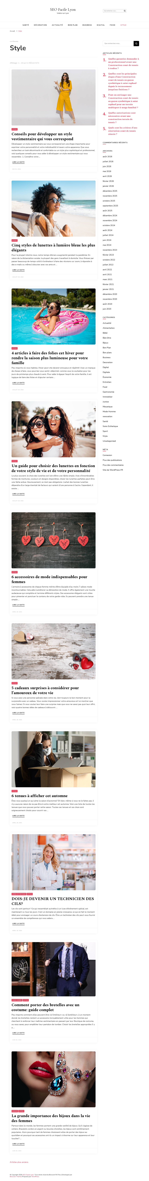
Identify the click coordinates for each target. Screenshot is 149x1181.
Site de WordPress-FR (113, 470)
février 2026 (108, 181)
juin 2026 (107, 166)
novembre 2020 (110, 299)
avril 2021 (107, 274)
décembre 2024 (110, 215)
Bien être (107, 338)
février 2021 (108, 284)
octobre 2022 (109, 259)
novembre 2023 (110, 250)
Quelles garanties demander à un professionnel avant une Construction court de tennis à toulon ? (123, 63)
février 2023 (108, 255)
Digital (101, 25)
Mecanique (107, 406)
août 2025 (107, 210)
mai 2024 (107, 245)
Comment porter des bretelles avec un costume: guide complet (45, 1007)
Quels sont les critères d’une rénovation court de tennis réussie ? (122, 131)
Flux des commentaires (113, 465)
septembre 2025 (110, 205)
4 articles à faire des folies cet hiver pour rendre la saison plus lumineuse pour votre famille (50, 358)
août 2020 (107, 304)
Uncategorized (109, 441)
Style (124, 25)
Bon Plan (73, 25)
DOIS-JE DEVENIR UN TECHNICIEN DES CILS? (53, 901)
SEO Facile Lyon (63, 9)
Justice (106, 401)
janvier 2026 (108, 186)
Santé (26, 25)
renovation (107, 416)
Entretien (107, 382)
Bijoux (14, 1111)
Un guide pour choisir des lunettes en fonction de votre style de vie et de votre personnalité (53, 468)
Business (87, 25)
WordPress (35, 1177)
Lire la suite (18, 162)
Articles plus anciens (19, 1162)
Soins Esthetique (19, 894)
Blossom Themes (16, 1177)
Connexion (107, 455)
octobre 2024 (109, 225)
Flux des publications (112, 460)
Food (112, 25)
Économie (107, 377)
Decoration (107, 362)
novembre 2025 (110, 196)
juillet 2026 (108, 161)
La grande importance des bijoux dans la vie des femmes (51, 1118)
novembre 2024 (110, 220)
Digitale (106, 372)
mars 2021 (107, 279)
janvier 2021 (108, 289)
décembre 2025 (110, 191)
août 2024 (107, 230)
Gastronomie (108, 392)
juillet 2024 (108, 235)
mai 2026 (107, 171)
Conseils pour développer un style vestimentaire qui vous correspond (42, 136)
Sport (105, 431)
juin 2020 (107, 309)
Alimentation (109, 328)
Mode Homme (17, 1000)
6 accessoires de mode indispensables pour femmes (49, 579)
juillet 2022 (108, 264)
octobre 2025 (109, 200)
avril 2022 (107, 269)
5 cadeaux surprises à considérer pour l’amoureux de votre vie (45, 690)
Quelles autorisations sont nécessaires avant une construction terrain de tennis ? (122, 117)
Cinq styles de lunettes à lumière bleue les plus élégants (53, 247)
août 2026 (107, 156)
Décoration (40, 25)
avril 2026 (107, 176)
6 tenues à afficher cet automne (40, 796)
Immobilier (107, 396)
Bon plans (107, 352)
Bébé (105, 333)
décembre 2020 (110, 294)
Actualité (57, 25)
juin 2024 (107, 240)
